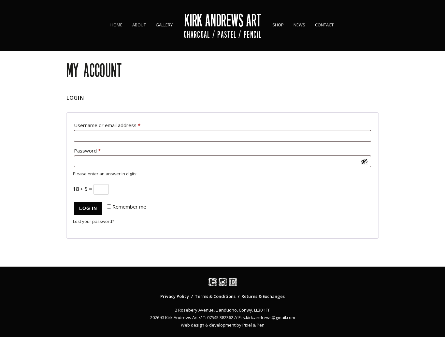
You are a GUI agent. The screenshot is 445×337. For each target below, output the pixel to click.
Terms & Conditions (215, 296)
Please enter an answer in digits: (105, 174)
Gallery (164, 25)
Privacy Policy (174, 296)
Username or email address (117, 125)
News (299, 25)
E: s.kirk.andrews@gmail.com (266, 317)
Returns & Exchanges (263, 296)
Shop (278, 25)
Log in (88, 208)
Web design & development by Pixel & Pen (223, 325)
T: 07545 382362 (218, 317)
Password (97, 150)
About (139, 25)
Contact (324, 25)
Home (116, 25)
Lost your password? (93, 221)
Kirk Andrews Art (222, 20)
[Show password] (364, 161)
